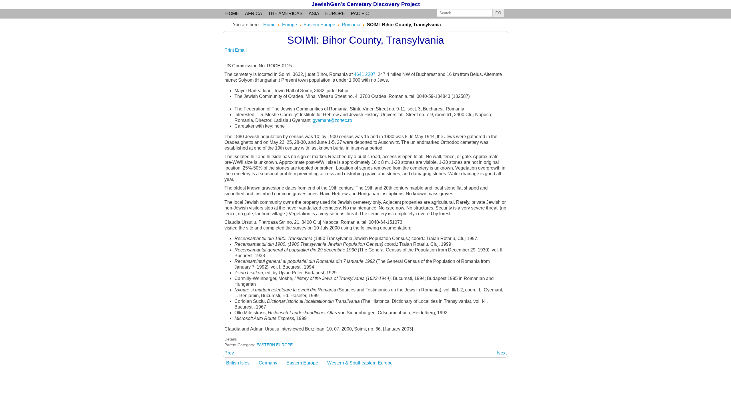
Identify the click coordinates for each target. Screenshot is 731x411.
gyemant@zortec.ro (332, 120)
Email (241, 50)
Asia (314, 13)
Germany (268, 362)
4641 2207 (364, 74)
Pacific (360, 13)
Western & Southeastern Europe (360, 362)
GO (498, 13)
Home (232, 13)
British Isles (238, 362)
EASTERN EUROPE (274, 344)
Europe (335, 13)
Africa (253, 13)
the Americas (285, 13)
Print (229, 50)
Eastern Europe (302, 362)
